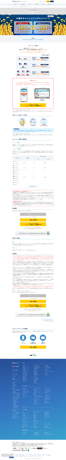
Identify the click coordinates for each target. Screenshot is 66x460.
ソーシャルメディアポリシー (15, 456)
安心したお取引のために (15, 399)
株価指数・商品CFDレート (25, 418)
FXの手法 (35, 370)
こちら (30, 131)
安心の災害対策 (14, 403)
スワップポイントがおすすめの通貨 (48, 371)
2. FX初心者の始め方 (35, 365)
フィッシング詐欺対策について (16, 405)
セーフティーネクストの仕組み (16, 401)
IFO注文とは (35, 382)
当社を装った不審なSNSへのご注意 (16, 406)
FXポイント (35, 395)
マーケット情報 (36, 4)
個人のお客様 (24, 432)
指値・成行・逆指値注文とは (36, 379)
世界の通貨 (24, 381)
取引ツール (35, 401)
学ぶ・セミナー (43, 4)
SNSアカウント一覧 (46, 423)
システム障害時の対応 (48, 455)
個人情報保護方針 (21, 456)
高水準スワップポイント (36, 390)
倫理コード (27, 454)
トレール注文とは (35, 383)
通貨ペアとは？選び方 (25, 375)
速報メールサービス (46, 417)
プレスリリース (14, 381)
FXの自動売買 (35, 374)
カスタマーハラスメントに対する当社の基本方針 (30, 455)
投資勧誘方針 (34, 454)
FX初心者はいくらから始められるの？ (37, 366)
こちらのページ (37, 199)
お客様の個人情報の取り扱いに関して (48, 320)
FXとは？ (15, 4)
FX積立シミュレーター (36, 394)
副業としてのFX (24, 379)
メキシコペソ (46, 373)
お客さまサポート (50, 4)
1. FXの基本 (23, 365)
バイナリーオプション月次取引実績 (16, 390)
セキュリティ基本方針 (30, 456)
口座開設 (48, 1)
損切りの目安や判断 (25, 376)
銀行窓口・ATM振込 (47, 398)
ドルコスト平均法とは (25, 380)
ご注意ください (14, 376)
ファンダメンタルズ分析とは (47, 367)
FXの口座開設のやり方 (36, 371)
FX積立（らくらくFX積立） (36, 388)
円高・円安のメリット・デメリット (26, 371)
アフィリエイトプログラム (15, 411)
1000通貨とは (24, 377)
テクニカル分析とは (47, 368)
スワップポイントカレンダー (25, 392)
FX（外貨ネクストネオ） (25, 389)
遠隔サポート (46, 426)
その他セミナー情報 (24, 426)
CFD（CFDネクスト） (36, 398)
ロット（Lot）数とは (25, 374)
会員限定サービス (24, 396)
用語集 (23, 427)
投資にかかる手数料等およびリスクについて (18, 442)
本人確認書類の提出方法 (36, 432)
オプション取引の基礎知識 (47, 390)
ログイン (52, 1)
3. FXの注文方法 (35, 377)
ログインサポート (14, 415)
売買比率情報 (46, 414)
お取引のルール (24, 393)
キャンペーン (29, 4)
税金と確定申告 (35, 427)
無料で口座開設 (33, 220)
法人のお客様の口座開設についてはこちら (33, 229)
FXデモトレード (24, 394)
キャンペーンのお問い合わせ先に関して (48, 321)
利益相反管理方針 (31, 454)
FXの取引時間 (24, 370)
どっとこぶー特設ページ (15, 414)
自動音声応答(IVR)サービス (47, 427)
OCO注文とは (35, 381)
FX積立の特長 (35, 389)
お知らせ (13, 372)
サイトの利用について (36, 456)
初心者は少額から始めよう (36, 368)
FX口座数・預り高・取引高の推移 (16, 389)
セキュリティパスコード (47, 401)
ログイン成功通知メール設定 (15, 407)
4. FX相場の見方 (46, 365)
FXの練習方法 (35, 372)
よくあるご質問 (35, 423)
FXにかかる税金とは (25, 372)
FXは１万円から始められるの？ (37, 367)
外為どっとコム (14, 6)
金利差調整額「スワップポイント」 (26, 368)
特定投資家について (39, 454)
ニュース (34, 413)
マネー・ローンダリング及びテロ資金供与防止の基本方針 (18, 455)
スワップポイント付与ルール (47, 396)
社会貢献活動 (14, 410)
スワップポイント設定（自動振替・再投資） (38, 396)
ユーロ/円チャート (24, 415)
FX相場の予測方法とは (47, 366)
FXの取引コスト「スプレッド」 (26, 367)
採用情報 (14, 386)
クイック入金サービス (47, 397)
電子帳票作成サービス (47, 402)
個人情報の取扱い (26, 456)
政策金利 (34, 418)
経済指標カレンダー (35, 414)
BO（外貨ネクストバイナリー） (48, 388)
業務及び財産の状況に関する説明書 (16, 397)
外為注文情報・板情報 (47, 413)
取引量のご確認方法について (33, 186)
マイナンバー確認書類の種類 (36, 434)
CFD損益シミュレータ (36, 402)
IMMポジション (35, 417)
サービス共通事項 (46, 395)
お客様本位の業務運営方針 (22, 454)
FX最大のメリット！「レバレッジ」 (26, 366)
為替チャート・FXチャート (25, 413)
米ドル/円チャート (24, 414)
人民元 (45, 375)
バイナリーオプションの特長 (47, 389)
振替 (45, 400)
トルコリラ (46, 372)
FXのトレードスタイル (36, 375)
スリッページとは (35, 378)
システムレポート (14, 375)
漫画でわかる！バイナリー (47, 391)
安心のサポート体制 (15, 402)
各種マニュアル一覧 (35, 426)
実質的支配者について (47, 432)
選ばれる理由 (24, 388)
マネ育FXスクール (24, 423)
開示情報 (13, 388)
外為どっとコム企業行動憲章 (15, 454)
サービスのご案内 (22, 4)
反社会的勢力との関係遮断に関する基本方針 (46, 454)
